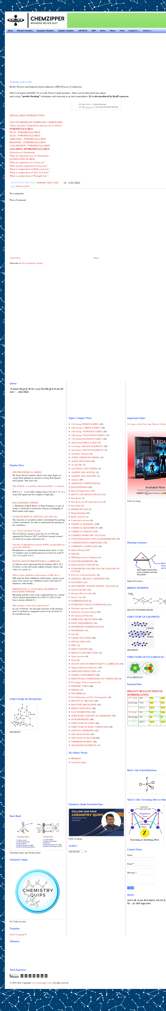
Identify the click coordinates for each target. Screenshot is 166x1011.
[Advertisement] (33, 3)
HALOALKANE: (79, 589)
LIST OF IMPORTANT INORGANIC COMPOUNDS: (36, 122)
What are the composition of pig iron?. (29, 165)
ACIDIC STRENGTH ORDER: (85, 457)
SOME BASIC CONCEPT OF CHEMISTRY (91, 715)
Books (102, 30)
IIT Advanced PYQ (79, 615)
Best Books (76, 498)
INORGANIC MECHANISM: (84, 619)
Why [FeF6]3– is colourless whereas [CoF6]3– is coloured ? (38, 487)
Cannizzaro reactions (80, 520)
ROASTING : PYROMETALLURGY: (28, 142)
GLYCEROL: (77, 582)
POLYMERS (77, 693)
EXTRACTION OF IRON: (22, 159)
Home (10, 30)
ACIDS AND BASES (80, 461)
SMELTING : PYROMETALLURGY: (28, 138)
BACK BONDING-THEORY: (26, 502)
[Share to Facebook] (76, 183)
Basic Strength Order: (80, 490)
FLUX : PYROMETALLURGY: (25, 132)
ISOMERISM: (77, 630)
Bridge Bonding (78, 512)
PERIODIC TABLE (80, 685)
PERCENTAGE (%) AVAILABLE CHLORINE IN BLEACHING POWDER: (35, 590)
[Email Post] (64, 182)
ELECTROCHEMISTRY (82, 561)
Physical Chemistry (25, 30)
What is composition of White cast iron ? (30, 169)
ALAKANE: (76, 464)
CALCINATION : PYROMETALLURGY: (30, 145)
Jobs (73, 634)
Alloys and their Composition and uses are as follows (36, 125)
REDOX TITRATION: (81, 708)
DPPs (94, 30)
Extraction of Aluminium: (22, 152)
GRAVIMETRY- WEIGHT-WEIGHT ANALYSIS (93, 585)
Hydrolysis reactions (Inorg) (83, 611)
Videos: (112, 30)
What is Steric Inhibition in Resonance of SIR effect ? (36, 575)
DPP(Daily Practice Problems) (84, 557)
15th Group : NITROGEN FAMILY (87, 431)
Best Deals (76, 505)
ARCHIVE (82, 30)
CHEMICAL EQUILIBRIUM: (84, 527)
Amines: (75, 479)
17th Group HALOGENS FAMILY (86, 438)
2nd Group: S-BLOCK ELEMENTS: (87, 449)
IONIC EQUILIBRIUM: (82, 623)
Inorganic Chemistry (45, 30)
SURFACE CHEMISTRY (82, 730)
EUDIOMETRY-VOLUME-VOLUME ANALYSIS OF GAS (95, 570)
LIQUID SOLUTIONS (81, 637)
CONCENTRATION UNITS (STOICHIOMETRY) (94, 538)
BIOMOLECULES (79, 509)
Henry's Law (76, 597)
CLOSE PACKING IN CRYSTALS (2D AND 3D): (35, 516)
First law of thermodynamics (83, 574)
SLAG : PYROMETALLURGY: (25, 135)
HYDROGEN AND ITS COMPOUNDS (89, 604)
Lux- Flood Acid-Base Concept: (27, 530)
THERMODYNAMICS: (81, 741)
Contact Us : (133, 30)
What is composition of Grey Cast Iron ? (30, 172)
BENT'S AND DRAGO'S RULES (86, 494)
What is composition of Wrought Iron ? (29, 175)
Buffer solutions (78, 516)
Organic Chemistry (66, 30)
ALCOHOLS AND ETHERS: (84, 468)
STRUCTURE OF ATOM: (83, 723)
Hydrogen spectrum (80, 608)
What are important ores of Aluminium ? (30, 155)
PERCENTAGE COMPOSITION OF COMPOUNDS (94, 678)
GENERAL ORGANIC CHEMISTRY (88, 578)
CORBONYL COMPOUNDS (84, 546)
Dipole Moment (78, 549)
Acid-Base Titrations (80, 453)
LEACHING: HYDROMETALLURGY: (30, 149)
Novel (122, 30)
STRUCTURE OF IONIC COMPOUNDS (89, 726)
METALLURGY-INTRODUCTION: (27, 115)
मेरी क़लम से (76, 758)
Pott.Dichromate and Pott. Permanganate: (89, 697)
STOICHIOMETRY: (80, 719)
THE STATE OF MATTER (83, 737)
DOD (73, 553)
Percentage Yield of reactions (84, 682)
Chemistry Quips (78, 762)
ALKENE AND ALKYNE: (83, 472)
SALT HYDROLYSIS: (81, 711)
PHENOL (75, 689)
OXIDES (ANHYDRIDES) (83, 674)
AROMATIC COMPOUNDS (84, 483)
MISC (74, 645)
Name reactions (78, 656)
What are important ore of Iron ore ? (28, 162)
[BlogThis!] (72, 183)
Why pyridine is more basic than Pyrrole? (31, 605)
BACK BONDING (79, 487)
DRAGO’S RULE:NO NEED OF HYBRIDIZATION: (145, 692)
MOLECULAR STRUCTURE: (85, 652)
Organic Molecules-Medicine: (84, 667)
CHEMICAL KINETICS (82, 531)
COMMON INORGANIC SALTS (86, 535)
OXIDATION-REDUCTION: (84, 671)
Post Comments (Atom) (32, 263)
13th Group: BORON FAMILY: (85, 424)
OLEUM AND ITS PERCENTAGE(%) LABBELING (36, 561)
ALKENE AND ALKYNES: (84, 475)
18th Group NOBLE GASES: (84, 442)
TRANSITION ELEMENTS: (84, 745)
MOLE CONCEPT (79, 648)
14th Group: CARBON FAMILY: (86, 427)
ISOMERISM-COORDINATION (86, 626)
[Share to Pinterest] (79, 183)
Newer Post (15, 257)
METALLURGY (23, 186)
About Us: (147, 30)
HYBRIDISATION (79, 600)
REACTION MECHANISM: (84, 704)
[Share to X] (74, 183)
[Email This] (69, 183)
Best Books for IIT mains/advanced (86, 501)
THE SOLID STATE (80, 734)
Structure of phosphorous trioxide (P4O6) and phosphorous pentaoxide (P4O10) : (39, 546)
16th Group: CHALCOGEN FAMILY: (88, 435)
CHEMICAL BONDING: (82, 524)
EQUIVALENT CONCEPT (83, 564)
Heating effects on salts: (81, 593)
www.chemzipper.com (41, 982)
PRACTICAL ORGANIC (82, 700)
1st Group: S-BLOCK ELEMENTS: (87, 446)
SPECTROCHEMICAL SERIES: (27, 472)
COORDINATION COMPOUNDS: (87, 542)
